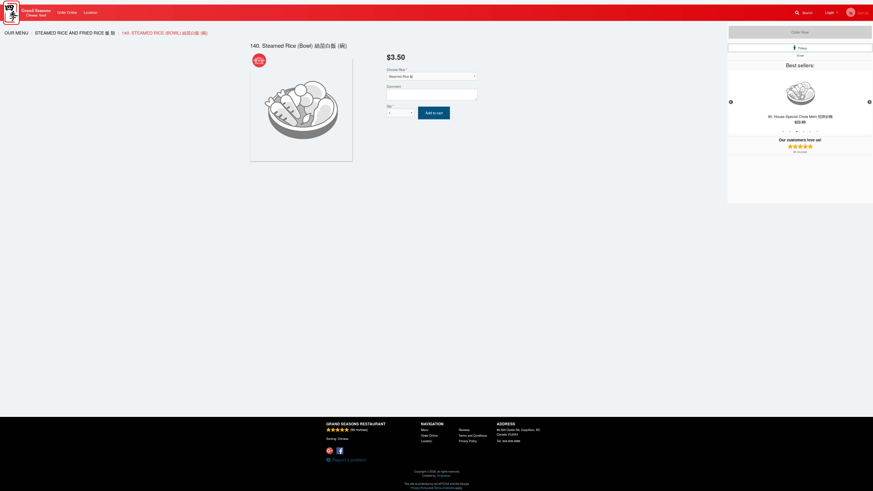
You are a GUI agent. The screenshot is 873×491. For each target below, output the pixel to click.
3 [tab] (797, 131)
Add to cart (434, 112)
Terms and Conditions (473, 435)
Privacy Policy (468, 441)
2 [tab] (790, 131)
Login (829, 12)
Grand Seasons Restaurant (356, 423)
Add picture (259, 60)
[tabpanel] (800, 102)
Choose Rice (397, 69)
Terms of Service (444, 488)
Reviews (464, 430)
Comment (394, 86)
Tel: (508, 441)
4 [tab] (803, 131)
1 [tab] (783, 131)
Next (869, 102)
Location (90, 12)
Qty (390, 106)
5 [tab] (810, 131)
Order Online (67, 12)
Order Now (800, 32)
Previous (731, 102)
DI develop (443, 475)
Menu (424, 430)
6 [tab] (817, 131)
